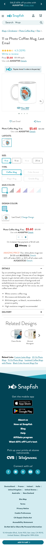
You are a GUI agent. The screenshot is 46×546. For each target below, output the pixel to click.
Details (24, 61)
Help (23, 433)
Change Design (27, 217)
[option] (7, 143)
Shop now (31, 5)
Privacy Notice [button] (23, 508)
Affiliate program (23, 437)
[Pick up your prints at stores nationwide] (10, 457)
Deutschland (9, 486)
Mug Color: (8, 185)
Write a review (10, 53)
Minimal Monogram (30, 342)
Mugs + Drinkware (9, 30)
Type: (4, 167)
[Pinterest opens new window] (24, 470)
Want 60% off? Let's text (23, 441)
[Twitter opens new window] (39, 470)
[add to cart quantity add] (25, 237)
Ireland (30, 486)
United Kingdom (15, 490)
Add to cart (23, 542)
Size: (4, 155)
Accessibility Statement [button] (23, 522)
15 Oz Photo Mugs (15, 360)
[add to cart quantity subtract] (18, 237)
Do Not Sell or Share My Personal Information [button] (23, 527)
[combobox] (23, 22)
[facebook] (9, 470)
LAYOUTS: (7, 136)
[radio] (4, 208)
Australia (16, 493)
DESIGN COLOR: (10, 203)
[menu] (37, 121)
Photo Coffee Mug (26, 30)
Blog (23, 428)
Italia (38, 486)
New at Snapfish (23, 424)
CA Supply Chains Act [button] (23, 518)
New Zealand (28, 493)
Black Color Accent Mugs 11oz (25, 363)
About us (23, 419)
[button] (3, 15)
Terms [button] (22, 504)
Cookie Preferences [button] (23, 513)
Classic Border (16, 341)
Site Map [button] (23, 499)
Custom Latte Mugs (22, 357)
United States (31, 490)
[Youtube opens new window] (31, 470)
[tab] (19, 113)
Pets (38, 30)
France (21, 486)
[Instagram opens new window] (17, 470)
